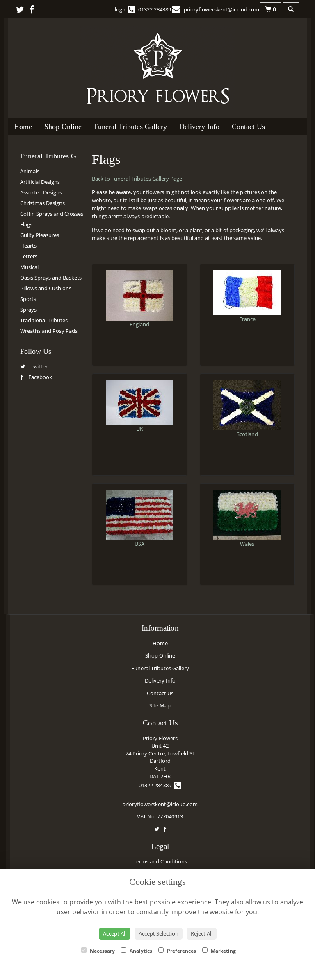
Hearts (28, 245)
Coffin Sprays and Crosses (51, 213)
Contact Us (248, 126)
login (121, 9)
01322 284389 (156, 785)
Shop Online (63, 126)
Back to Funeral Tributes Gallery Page (137, 178)
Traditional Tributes (44, 320)
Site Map (160, 705)
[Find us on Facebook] (34, 9)
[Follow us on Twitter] (22, 9)
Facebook (39, 377)
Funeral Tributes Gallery (130, 126)
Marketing (223, 950)
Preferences (181, 950)
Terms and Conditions (160, 861)
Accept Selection (158, 933)
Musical (29, 267)
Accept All (114, 933)
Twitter (38, 366)
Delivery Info (199, 126)
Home (23, 126)
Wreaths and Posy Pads (49, 330)
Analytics (140, 950)
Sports (28, 299)
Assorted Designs (41, 192)
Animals (29, 171)
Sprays (28, 309)
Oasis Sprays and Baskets (51, 277)
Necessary (102, 950)
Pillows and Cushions (45, 288)
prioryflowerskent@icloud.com (160, 804)
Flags (26, 224)
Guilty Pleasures (39, 235)
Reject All (201, 933)
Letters (28, 256)
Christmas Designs (42, 203)
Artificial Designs (40, 181)
